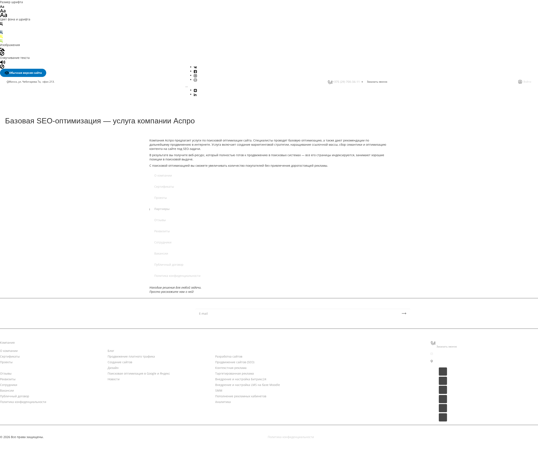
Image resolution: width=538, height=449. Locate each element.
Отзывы (160, 220)
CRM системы (333, 351)
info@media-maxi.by (450, 354)
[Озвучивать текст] (2, 62)
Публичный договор (168, 265)
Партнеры (162, 209)
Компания (7, 343)
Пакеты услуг (332, 359)
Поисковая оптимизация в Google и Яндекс (139, 373)
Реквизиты (162, 231)
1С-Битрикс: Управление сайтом (346, 375)
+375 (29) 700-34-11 (346, 82)
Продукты (330, 343)
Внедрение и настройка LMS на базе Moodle (247, 385)
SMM (218, 390)
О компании (163, 175)
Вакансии (161, 253)
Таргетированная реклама (234, 373)
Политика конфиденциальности (177, 276)
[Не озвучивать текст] (2, 66)
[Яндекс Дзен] (195, 90)
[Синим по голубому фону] (1, 32)
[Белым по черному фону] (1, 28)
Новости (114, 343)
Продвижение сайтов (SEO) (234, 362)
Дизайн (113, 368)
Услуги (220, 343)
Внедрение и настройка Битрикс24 (240, 379)
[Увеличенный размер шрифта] (3, 15)
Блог (111, 351)
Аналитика (223, 402)
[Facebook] (195, 71)
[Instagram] (195, 75)
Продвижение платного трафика (131, 356)
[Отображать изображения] (2, 49)
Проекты (160, 198)
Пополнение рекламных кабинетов (240, 396)
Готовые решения (336, 367)
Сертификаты (164, 187)
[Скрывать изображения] (2, 53)
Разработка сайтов (228, 356)
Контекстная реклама (231, 368)
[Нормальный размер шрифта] (3, 10)
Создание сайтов (120, 362)
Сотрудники (162, 242)
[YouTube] (195, 80)
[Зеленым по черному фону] (1, 40)
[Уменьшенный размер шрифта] (2, 6)
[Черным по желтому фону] (1, 36)
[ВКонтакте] (195, 67)
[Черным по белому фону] (1, 23)
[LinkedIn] (195, 94)
